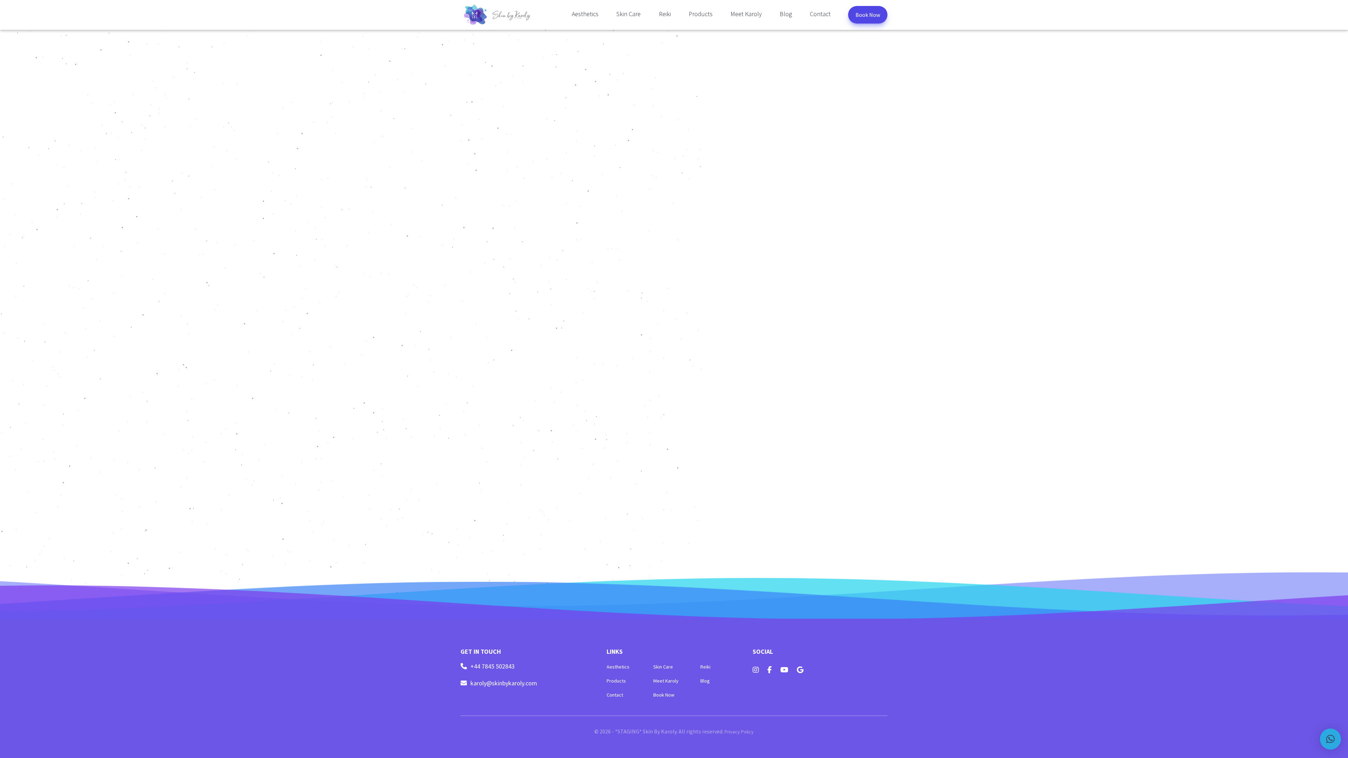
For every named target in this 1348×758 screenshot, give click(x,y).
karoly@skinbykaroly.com (503, 683)
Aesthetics (585, 14)
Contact (820, 14)
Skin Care (628, 14)
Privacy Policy (739, 732)
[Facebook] (769, 669)
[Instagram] (756, 669)
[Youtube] (784, 669)
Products (701, 14)
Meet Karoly (746, 14)
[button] (1330, 739)
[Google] (800, 669)
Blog (786, 14)
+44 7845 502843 (492, 666)
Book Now (867, 14)
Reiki (665, 14)
